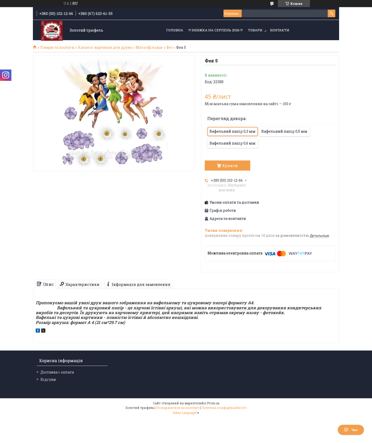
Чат (355, 430)
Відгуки (48, 379)
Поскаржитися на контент (177, 408)
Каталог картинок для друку (105, 47)
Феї (169, 47)
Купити (230, 165)
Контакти (279, 30)
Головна (174, 30)
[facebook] (38, 331)
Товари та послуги (57, 47)
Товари (255, 30)
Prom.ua (213, 403)
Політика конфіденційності (224, 408)
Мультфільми (149, 47)
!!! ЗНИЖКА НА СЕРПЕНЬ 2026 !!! (216, 30)
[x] (43, 331)
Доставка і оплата (57, 372)
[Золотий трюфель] (52, 30)
